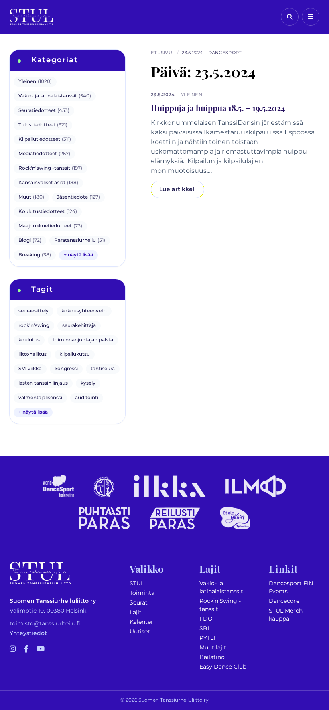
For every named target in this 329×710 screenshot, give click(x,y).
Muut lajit (212, 647)
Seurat (139, 602)
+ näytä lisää (78, 255)
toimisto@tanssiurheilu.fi (45, 623)
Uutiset (140, 631)
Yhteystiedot (28, 633)
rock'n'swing (33, 325)
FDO (206, 618)
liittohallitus (32, 354)
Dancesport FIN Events (291, 587)
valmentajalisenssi (40, 398)
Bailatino (212, 657)
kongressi (66, 369)
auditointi (86, 398)
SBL (205, 628)
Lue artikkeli (177, 189)
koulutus (29, 340)
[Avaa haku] (290, 17)
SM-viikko (30, 369)
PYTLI (207, 638)
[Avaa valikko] (310, 17)
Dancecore (284, 601)
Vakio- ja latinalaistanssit (221, 587)
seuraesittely (33, 311)
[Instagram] (13, 649)
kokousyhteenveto (84, 311)
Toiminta (142, 593)
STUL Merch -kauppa (287, 614)
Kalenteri (142, 622)
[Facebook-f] (26, 649)
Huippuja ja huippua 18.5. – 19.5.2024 (218, 107)
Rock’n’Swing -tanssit (220, 605)
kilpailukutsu (74, 354)
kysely (88, 383)
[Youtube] (41, 649)
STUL (137, 583)
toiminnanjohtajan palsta (83, 340)
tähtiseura (103, 369)
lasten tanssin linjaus (43, 383)
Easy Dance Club (222, 666)
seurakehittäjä (79, 325)
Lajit (136, 612)
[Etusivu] (31, 17)
